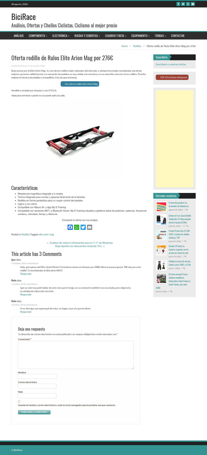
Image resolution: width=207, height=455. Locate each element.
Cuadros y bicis (114, 36)
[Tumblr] (188, 4)
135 (184, 225)
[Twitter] (183, 4)
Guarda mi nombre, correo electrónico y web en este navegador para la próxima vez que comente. (66, 405)
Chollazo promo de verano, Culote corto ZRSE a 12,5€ (180, 262)
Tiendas (159, 36)
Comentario (25, 339)
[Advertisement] (174, 138)
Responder (26, 273)
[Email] (193, 4)
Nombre (22, 372)
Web (20, 391)
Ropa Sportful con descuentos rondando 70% (80, 246)
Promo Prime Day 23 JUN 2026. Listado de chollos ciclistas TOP (179, 234)
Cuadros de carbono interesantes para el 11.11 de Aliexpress (80, 242)
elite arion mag (46, 234)
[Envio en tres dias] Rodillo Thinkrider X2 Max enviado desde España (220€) (180, 219)
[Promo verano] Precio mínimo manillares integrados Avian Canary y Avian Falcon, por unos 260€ (173, 280)
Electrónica (59, 36)
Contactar (177, 36)
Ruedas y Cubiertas (86, 36)
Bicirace (23, 66)
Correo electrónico (27, 382)
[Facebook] (178, 4)
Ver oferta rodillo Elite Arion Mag (81, 84)
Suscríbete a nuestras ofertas (171, 64)
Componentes (37, 36)
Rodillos (137, 46)
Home (124, 46)
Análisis (19, 36)
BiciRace (23, 16)
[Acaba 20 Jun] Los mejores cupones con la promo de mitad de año (178, 249)
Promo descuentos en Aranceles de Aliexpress (179, 204)
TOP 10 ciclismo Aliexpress (173, 77)
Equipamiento (139, 36)
